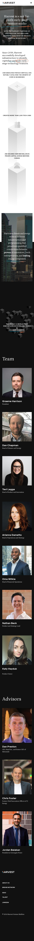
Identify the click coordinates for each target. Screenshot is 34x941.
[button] (31, 3)
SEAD (4, 893)
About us (5, 883)
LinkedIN (5, 902)
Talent (5, 897)
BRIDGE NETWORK (8, 887)
